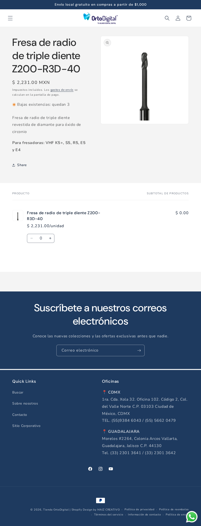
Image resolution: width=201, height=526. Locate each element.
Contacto (19, 414)
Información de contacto (144, 514)
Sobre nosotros (25, 403)
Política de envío (177, 514)
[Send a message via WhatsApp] (192, 517)
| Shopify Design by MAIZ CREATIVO (95, 510)
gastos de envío (62, 90)
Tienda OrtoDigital (56, 510)
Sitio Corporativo (26, 425)
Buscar (18, 392)
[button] (10, 18)
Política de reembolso (174, 509)
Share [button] (22, 165)
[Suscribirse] (139, 350)
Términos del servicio (108, 514)
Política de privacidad (139, 509)
